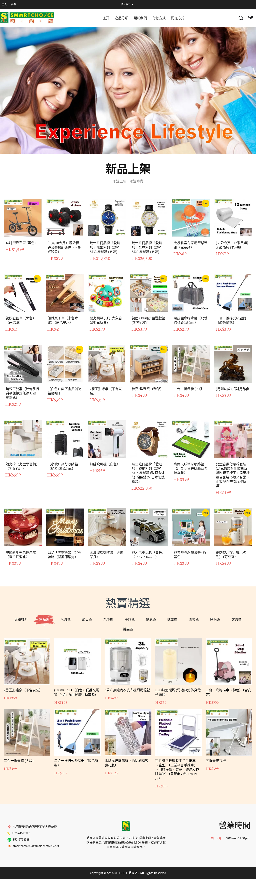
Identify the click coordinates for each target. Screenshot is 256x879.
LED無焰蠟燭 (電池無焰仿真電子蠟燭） (178, 692)
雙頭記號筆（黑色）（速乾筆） (21, 320)
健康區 (151, 619)
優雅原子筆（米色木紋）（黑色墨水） (63, 320)
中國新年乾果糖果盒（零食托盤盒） (21, 554)
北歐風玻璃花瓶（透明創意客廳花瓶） (126, 763)
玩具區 (66, 619)
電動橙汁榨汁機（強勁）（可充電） (231, 554)
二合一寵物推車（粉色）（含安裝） (228, 692)
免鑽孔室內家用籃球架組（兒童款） (190, 245)
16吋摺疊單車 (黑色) (21, 243)
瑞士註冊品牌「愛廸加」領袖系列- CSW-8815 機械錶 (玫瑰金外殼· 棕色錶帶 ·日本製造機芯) (148, 473)
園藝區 (194, 619)
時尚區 (215, 619)
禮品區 (128, 629)
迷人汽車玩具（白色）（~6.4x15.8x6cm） (148, 554)
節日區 (87, 619)
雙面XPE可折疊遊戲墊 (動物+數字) (148, 320)
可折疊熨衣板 (216, 761)
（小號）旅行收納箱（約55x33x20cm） (63, 466)
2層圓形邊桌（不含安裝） (106, 391)
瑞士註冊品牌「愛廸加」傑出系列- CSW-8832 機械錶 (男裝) (105, 247)
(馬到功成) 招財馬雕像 (232, 389)
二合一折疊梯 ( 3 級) (189, 389)
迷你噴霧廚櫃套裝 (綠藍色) (190, 554)
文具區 (236, 619)
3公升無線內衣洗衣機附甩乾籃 (127, 690)
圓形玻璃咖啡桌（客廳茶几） (107, 554)
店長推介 (21, 619)
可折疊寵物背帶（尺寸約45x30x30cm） (190, 320)
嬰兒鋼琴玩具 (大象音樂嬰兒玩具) (106, 320)
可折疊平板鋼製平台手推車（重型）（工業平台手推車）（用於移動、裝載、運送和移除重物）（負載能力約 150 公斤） (177, 769)
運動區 (172, 619)
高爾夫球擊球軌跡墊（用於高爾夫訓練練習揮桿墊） (190, 468)
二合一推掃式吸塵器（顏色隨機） (231, 320)
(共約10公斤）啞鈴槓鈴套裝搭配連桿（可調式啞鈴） (64, 247)
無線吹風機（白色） (105, 464)
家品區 (44, 619)
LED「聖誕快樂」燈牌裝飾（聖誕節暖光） (64, 554)
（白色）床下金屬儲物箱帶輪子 (64, 391)
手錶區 (130, 619)
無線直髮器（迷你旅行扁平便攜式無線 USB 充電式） (22, 393)
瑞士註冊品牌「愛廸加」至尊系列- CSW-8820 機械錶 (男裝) (147, 247)
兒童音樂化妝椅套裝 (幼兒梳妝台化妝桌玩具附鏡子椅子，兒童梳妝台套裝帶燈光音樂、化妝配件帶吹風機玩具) (233, 475)
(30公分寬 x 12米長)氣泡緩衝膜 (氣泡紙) (232, 245)
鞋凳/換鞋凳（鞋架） (147, 389)
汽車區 (108, 619)
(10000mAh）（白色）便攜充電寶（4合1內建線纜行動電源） (76, 692)
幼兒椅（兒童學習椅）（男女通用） (22, 466)
